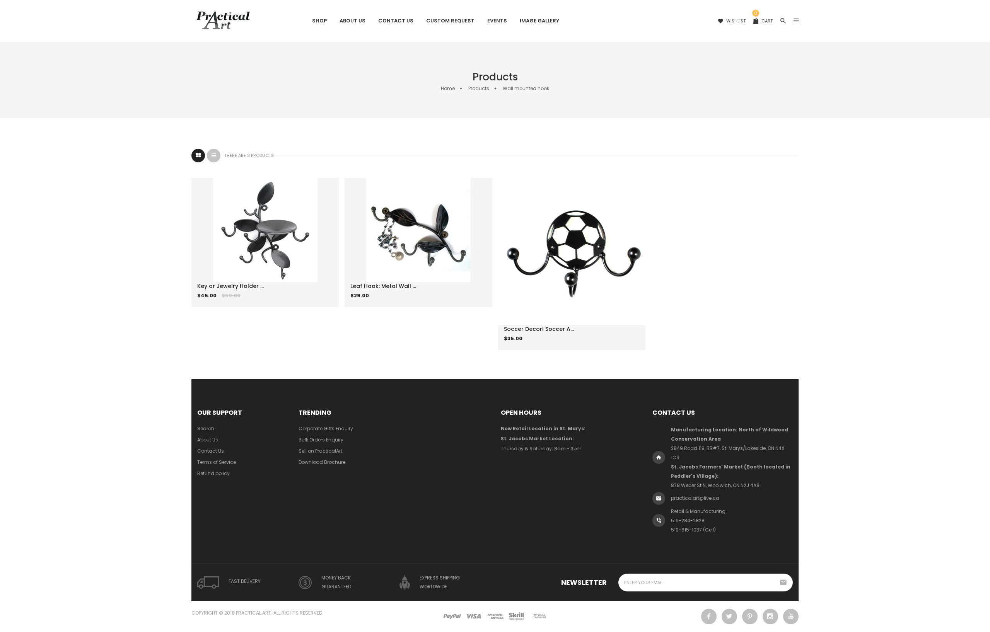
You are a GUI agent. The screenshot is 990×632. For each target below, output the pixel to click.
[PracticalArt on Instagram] (770, 616)
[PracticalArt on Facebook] (709, 616)
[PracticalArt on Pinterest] (750, 616)
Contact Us (395, 20)
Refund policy (213, 473)
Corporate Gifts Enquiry (326, 428)
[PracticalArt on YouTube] (791, 616)
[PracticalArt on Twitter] (729, 616)
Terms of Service (216, 462)
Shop (319, 20)
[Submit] (254, 301)
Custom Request (450, 20)
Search (205, 428)
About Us (352, 20)
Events (497, 20)
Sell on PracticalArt (320, 451)
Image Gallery (539, 20)
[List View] (213, 155)
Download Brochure (322, 462)
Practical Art (253, 613)
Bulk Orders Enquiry (321, 439)
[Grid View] (198, 155)
